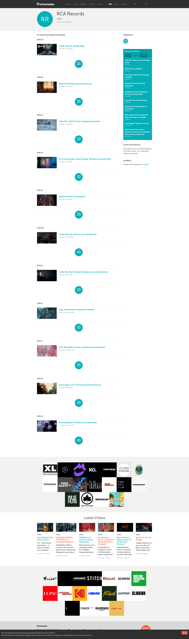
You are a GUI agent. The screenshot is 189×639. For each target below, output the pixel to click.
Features (83, 4)
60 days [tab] (143, 56)
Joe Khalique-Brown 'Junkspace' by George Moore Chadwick (106, 540)
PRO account (131, 151)
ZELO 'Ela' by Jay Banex (133, 68)
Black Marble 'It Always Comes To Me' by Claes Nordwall (124, 540)
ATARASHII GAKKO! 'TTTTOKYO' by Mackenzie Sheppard (64, 539)
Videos (68, 4)
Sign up (123, 4)
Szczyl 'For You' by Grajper (143, 538)
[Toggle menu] (146, 4)
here (91, 635)
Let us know (144, 164)
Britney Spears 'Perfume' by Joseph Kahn (78, 422)
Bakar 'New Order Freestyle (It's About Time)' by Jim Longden (136, 116)
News (75, 4)
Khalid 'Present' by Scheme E (72, 196)
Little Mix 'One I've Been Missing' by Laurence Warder (83, 272)
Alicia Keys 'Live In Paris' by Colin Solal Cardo (80, 385)
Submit (99, 4)
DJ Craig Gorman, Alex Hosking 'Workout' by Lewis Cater (85, 159)
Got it (185, 633)
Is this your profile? (64, 22)
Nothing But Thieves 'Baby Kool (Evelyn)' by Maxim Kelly (136, 93)
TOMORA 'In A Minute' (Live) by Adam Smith (86, 539)
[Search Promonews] (135, 4)
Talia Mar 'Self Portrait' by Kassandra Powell (79, 121)
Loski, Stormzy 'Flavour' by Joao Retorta (78, 234)
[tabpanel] (137, 98)
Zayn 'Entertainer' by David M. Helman (76, 309)
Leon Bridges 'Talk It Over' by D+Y (137, 123)
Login (116, 4)
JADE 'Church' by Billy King (71, 46)
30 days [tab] (135, 56)
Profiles (92, 4)
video (39, 535)
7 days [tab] (128, 56)
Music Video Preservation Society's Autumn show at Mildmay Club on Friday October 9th (137, 131)
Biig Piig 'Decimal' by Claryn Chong (75, 83)
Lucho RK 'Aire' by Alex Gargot (136, 100)
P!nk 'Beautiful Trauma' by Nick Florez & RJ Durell (82, 347)
